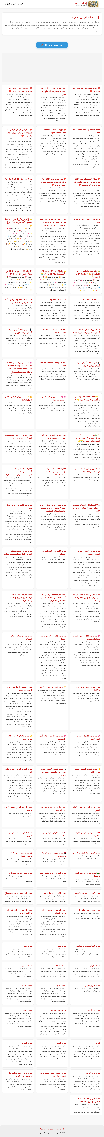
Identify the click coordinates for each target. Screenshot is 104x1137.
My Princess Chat (57, 299)
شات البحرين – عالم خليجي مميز (53, 873)
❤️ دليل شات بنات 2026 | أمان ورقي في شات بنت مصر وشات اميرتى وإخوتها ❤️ (53, 182)
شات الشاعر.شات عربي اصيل (88, 946)
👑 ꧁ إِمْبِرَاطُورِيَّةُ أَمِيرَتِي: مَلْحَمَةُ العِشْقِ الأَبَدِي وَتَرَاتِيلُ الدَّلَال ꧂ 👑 (18, 222)
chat (98, 1043)
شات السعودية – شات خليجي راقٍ (18, 893)
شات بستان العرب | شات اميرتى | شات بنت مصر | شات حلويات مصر (52, 91)
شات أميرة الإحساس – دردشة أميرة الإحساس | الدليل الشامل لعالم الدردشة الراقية (53, 597)
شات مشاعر (27, 985)
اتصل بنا (7, 4)
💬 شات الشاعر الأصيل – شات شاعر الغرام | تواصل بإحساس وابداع (53, 772)
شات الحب (61, 1043)
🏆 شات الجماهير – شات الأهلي (53, 687)
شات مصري (27, 966)
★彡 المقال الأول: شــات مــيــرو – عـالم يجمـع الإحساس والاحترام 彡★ (86, 508)
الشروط (13, 4)
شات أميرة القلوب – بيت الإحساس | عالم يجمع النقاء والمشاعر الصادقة (21, 597)
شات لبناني (61, 946)
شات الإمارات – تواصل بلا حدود (87, 893)
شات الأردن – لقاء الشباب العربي (86, 853)
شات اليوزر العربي (92, 985)
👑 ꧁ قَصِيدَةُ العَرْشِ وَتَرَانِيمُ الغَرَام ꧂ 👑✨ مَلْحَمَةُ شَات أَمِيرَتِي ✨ (88, 274)
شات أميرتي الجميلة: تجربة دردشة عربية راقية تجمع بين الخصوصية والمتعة (86, 597)
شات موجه (27, 1010)
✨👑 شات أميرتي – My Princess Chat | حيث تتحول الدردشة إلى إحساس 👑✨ (88, 438)
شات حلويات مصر (92, 1010)
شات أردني (27, 946)
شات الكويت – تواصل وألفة (55, 893)
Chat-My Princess (91, 299)
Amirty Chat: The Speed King (18, 179)
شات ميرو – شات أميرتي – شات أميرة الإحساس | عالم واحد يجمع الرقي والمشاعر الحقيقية (53, 508)
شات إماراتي (95, 966)
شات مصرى (61, 985)
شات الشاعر (27, 1043)
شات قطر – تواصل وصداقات (20, 873)
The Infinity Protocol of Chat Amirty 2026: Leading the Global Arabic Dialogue (53, 222)
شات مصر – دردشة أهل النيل (88, 910)
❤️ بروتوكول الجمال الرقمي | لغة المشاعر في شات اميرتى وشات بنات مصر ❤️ (18, 133)
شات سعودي (60, 966)
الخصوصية (20, 4)
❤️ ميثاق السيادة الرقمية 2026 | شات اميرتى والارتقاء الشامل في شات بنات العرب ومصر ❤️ (87, 182)
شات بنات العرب (93, 1073)
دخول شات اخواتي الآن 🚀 (52, 45)
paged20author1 (58, 1010)
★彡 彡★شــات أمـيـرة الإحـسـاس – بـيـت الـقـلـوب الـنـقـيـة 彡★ (54, 472)
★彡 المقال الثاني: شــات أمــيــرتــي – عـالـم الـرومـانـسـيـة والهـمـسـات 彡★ (19, 472)
